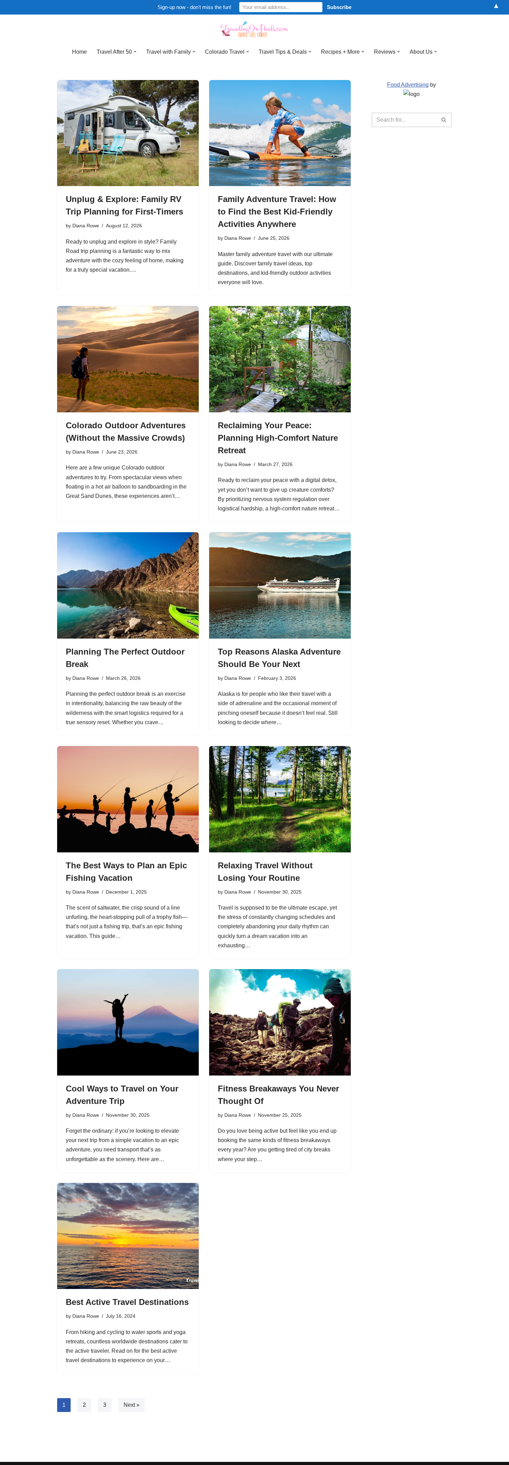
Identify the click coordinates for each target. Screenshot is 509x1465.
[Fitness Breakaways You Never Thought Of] (280, 1022)
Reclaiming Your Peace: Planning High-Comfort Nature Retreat (278, 438)
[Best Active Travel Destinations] (128, 1236)
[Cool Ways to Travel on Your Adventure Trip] (128, 1022)
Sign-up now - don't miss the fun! (194, 7)
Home (79, 52)
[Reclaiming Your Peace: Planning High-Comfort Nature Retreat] (280, 359)
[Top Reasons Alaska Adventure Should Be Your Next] (280, 585)
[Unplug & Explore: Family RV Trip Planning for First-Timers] (128, 133)
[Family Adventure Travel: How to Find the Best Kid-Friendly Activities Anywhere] (280, 133)
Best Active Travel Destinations (127, 1302)
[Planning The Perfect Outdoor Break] (128, 585)
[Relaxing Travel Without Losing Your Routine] (280, 799)
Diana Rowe (85, 225)
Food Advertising (408, 85)
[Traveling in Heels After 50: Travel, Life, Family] (254, 29)
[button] (135, 51)
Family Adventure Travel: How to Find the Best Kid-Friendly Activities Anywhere (277, 211)
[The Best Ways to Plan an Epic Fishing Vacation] (128, 799)
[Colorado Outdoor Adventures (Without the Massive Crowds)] (128, 359)
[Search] (444, 120)
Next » (132, 1405)
